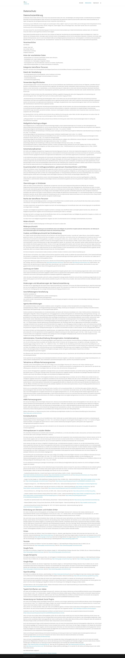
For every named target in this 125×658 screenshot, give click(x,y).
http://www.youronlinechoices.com (81, 475)
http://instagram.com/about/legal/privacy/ (87, 483)
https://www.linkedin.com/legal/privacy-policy (84, 493)
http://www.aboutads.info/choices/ (55, 262)
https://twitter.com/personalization (31, 488)
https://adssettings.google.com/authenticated (37, 481)
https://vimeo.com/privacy (46, 535)
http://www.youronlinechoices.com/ (81, 262)
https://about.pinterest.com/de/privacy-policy (84, 491)
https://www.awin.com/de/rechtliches (32, 413)
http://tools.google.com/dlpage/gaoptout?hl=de (88, 537)
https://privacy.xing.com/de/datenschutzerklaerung (86, 499)
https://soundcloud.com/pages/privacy (32, 507)
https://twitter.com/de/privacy (83, 486)
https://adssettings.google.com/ (69, 538)
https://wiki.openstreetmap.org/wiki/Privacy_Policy (86, 575)
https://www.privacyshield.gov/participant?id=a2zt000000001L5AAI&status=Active (75, 481)
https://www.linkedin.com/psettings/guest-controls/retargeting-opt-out (40, 495)
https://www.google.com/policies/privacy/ (45, 545)
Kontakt (81, 3)
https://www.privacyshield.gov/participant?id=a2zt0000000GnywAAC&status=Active (43, 476)
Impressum (96, 3)
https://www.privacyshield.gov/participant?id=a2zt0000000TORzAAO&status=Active (68, 488)
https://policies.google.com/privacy (89, 479)
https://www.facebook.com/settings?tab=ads (59, 475)
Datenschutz (88, 3)
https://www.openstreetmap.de (61, 574)
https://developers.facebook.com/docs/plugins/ (84, 608)
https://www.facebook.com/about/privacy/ (33, 475)
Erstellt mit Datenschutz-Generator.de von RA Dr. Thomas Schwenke (39, 653)
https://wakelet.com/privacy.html (88, 502)
